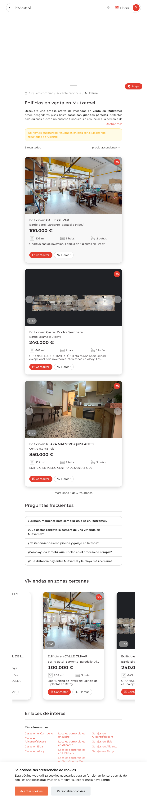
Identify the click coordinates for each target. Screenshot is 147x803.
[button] (108, 8)
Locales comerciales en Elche (71, 735)
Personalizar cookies (71, 791)
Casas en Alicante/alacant (35, 740)
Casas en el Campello (39, 733)
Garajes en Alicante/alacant (102, 735)
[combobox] (60, 8)
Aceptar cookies (31, 791)
